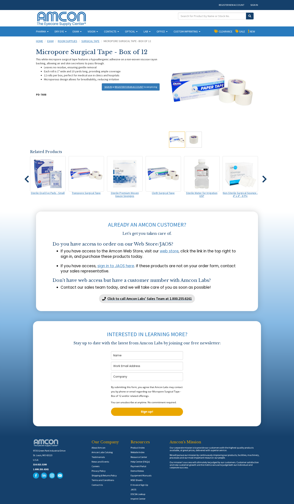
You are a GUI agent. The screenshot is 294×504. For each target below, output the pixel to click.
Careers (95, 466)
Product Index (138, 447)
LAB (146, 31)
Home (39, 41)
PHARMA (41, 31)
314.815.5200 (40, 464)
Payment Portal (138, 466)
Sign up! (147, 412)
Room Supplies (67, 41)
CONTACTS (110, 31)
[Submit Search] (250, 16)
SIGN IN (254, 4)
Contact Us (97, 484)
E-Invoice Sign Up (139, 484)
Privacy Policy (99, 470)
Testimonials (98, 457)
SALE (242, 31)
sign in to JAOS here (115, 266)
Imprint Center (138, 498)
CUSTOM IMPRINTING (186, 31)
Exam (50, 41)
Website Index (137, 452)
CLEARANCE (225, 31)
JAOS (133, 489)
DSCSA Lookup (138, 494)
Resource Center (139, 457)
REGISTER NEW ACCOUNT (231, 4)
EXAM (76, 31)
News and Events (100, 461)
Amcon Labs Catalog (102, 452)
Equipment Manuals (141, 475)
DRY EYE (60, 31)
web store (169, 251)
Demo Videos (137, 470)
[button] (27, 177)
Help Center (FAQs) (140, 461)
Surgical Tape (90, 41)
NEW (252, 31)
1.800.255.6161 (41, 469)
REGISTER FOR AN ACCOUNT (129, 86)
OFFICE (161, 31)
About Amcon (98, 447)
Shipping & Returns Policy (104, 475)
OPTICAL (130, 31)
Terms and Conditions (103, 480)
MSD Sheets (136, 480)
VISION (92, 31)
